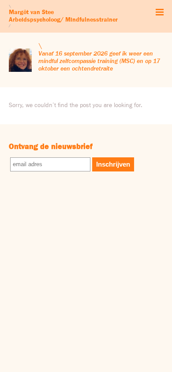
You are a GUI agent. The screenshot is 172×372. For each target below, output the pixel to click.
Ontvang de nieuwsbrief (51, 147)
